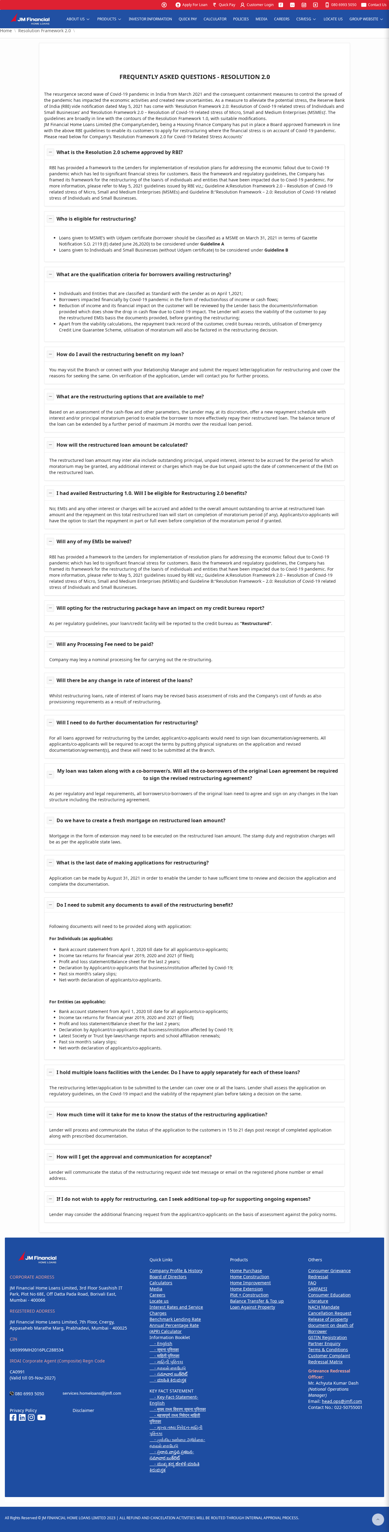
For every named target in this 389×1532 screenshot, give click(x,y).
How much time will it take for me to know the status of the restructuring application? (162, 1114)
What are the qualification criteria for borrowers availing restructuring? (144, 274)
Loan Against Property (252, 1307)
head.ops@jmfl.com (342, 1401)
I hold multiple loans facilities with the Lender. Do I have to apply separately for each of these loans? (178, 1072)
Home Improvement (250, 1283)
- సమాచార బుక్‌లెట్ (169, 1374)
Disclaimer (83, 1410)
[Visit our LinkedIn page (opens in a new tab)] (22, 1417)
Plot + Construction (249, 1295)
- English (161, 1343)
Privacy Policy (23, 1410)
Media (156, 1289)
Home (6, 30)
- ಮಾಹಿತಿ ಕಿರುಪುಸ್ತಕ (168, 1380)
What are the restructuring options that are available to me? (130, 396)
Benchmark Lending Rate (175, 1319)
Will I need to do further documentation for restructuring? (127, 722)
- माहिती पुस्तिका (164, 1356)
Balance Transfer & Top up (257, 1301)
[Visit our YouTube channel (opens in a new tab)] (41, 1417)
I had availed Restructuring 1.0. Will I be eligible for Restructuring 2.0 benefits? (152, 493)
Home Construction (249, 1277)
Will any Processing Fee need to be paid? (105, 644)
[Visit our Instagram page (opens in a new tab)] (31, 1417)
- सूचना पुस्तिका (164, 1349)
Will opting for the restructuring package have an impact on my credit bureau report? (160, 608)
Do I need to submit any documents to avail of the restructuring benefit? (145, 905)
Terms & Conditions (328, 1349)
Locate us (159, 1301)
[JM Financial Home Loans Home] (32, 19)
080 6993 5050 (29, 1393)
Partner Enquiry (324, 1343)
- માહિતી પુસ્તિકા (166, 1362)
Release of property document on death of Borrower (330, 1325)
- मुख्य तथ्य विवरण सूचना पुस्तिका (178, 1409)
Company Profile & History (176, 1270)
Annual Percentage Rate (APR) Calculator (174, 1328)
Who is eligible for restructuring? (96, 218)
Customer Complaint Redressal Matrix (329, 1359)
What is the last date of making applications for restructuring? (133, 862)
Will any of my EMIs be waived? (94, 541)
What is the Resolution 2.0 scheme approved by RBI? (120, 152)
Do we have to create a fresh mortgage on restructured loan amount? (141, 820)
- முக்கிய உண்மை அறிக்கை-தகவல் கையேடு (177, 1442)
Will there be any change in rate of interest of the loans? (125, 680)
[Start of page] (378, 1519)
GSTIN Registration (327, 1337)
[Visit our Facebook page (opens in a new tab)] (13, 1417)
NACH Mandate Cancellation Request (329, 1310)
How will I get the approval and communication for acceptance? (134, 1156)
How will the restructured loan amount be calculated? (122, 444)
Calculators (161, 1283)
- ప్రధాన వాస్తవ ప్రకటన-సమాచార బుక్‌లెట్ (172, 1455)
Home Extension (246, 1289)
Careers (157, 1295)
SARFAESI (317, 1289)
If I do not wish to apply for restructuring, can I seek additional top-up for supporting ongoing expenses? (184, 1199)
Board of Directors (168, 1277)
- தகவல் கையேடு (168, 1368)
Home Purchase (246, 1270)
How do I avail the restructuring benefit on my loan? (120, 354)
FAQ (312, 1283)
